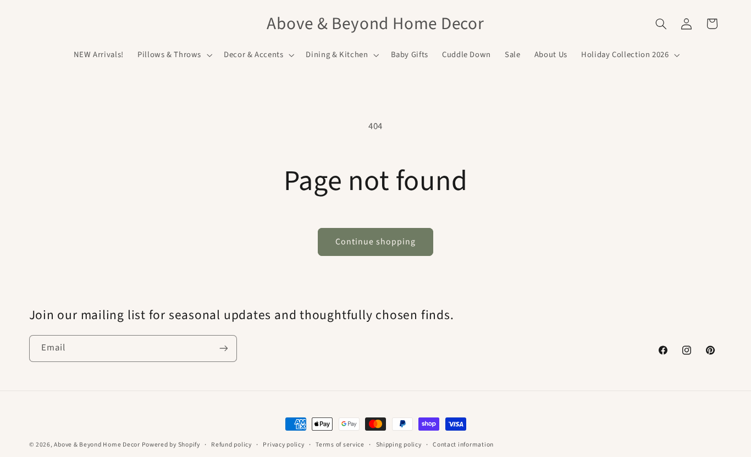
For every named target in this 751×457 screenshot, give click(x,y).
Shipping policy (399, 444)
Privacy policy (283, 444)
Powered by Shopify (171, 444)
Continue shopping (375, 242)
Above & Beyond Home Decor (97, 444)
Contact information (463, 444)
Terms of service (340, 444)
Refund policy (231, 444)
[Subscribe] (223, 348)
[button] (173, 55)
